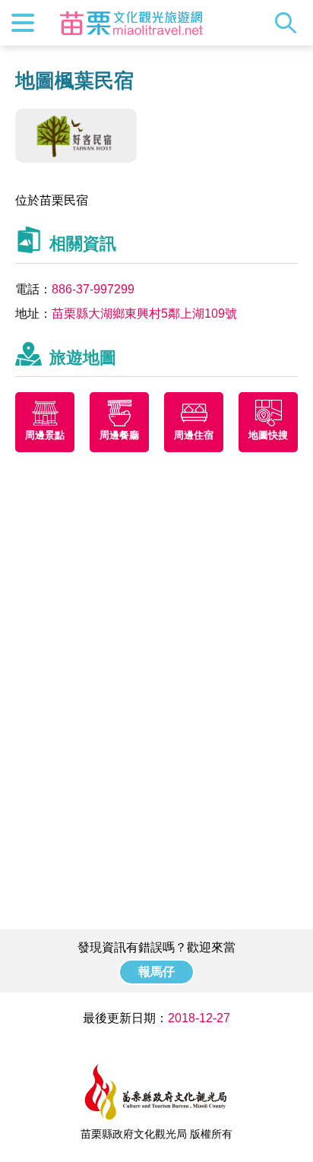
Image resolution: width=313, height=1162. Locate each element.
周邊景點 (45, 435)
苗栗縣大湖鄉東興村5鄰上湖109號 (144, 313)
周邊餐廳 (119, 435)
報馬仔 (156, 971)
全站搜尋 (289, 23)
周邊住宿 (193, 435)
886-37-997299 (93, 289)
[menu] (23, 23)
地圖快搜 (268, 435)
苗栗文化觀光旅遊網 (131, 23)
